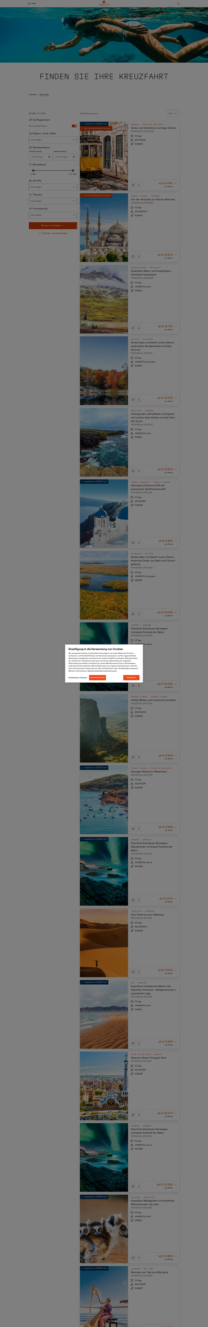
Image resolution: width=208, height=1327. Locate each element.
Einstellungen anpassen (77, 677)
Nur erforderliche (97, 677)
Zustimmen (131, 677)
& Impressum (111, 671)
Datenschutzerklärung (97, 671)
